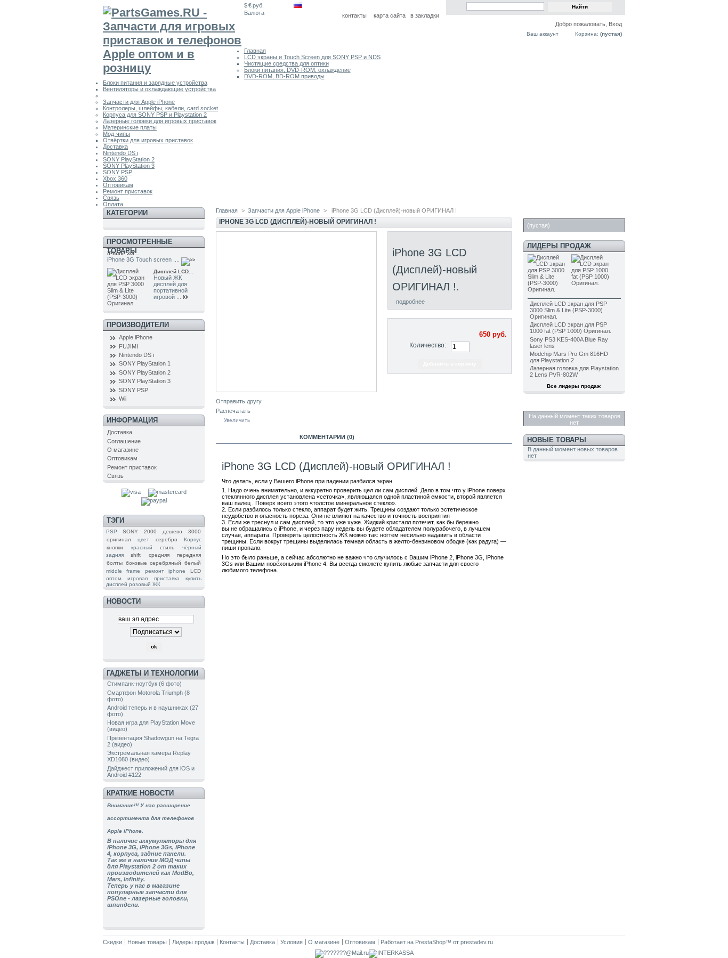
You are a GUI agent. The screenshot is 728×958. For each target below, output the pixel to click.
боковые (136, 563)
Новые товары (556, 440)
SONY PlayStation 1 (145, 363)
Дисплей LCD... (173, 271)
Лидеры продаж (559, 246)
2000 (150, 531)
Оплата (113, 204)
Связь (111, 197)
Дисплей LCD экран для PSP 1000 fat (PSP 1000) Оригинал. (570, 327)
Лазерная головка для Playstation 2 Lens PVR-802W (574, 371)
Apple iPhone (135, 337)
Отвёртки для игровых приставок (148, 140)
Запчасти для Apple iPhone (139, 102)
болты (115, 563)
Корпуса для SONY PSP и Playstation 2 (155, 114)
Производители (138, 325)
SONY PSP (117, 172)
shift (136, 555)
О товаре (253, 437)
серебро (166, 539)
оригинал (119, 539)
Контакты (232, 942)
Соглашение (124, 441)
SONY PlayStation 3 (129, 166)
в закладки (424, 15)
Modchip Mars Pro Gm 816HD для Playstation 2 (569, 357)
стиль (167, 547)
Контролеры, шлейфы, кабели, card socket (160, 108)
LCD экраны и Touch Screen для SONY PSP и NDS (312, 57)
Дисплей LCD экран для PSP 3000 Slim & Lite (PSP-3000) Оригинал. (568, 310)
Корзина (543, 213)
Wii (122, 398)
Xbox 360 (115, 178)
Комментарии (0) (327, 437)
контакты (354, 15)
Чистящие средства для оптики (286, 63)
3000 (194, 531)
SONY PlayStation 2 (129, 159)
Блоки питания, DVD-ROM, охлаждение (297, 70)
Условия (291, 942)
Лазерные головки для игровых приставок (159, 121)
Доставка (115, 146)
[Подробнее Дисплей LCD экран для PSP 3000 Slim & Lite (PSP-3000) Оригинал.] (186, 297)
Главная (255, 50)
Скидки (541, 405)
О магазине (123, 449)
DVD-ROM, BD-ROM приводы (284, 76)
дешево (172, 531)
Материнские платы (130, 127)
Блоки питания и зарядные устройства (155, 82)
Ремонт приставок (127, 191)
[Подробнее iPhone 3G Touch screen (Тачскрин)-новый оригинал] (189, 260)
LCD (195, 571)
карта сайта (390, 15)
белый (192, 563)
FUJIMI (128, 346)
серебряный (165, 563)
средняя (159, 555)
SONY (130, 531)
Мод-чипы (116, 134)
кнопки (115, 547)
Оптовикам (118, 185)
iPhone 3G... (123, 253)
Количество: (427, 345)
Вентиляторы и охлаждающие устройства (159, 89)
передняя (189, 555)
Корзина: (586, 34)
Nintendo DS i (120, 153)
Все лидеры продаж (574, 386)
